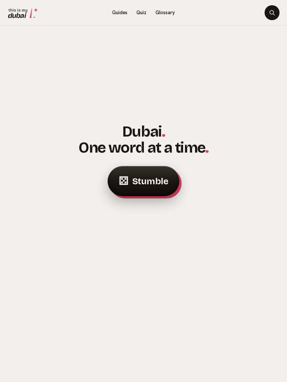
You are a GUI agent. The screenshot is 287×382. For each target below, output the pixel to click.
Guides (119, 12)
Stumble (143, 181)
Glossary (165, 12)
